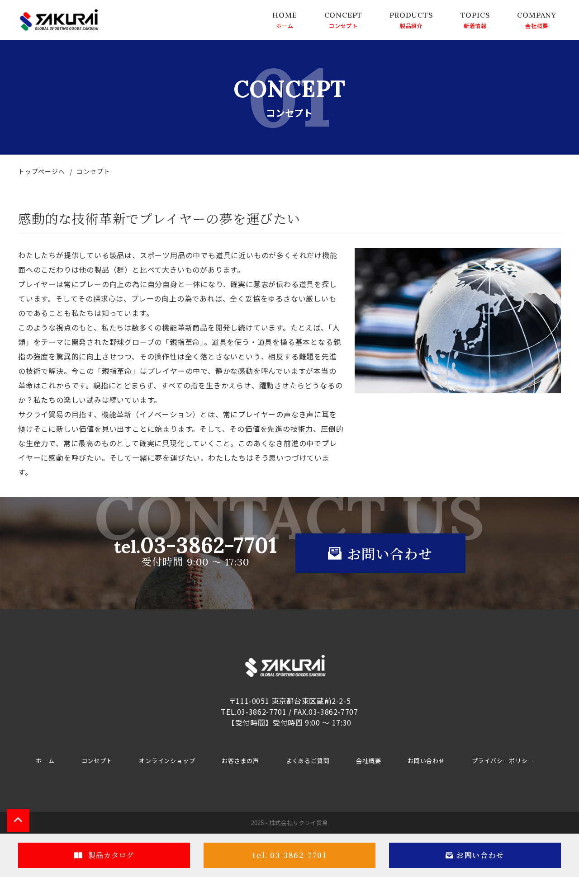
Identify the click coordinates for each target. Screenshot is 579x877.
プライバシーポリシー (503, 760)
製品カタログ (110, 855)
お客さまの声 (240, 760)
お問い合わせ (426, 760)
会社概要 (536, 25)
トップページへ (41, 171)
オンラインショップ (167, 760)
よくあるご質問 (308, 760)
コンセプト (343, 25)
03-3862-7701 (195, 549)
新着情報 (475, 25)
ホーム (284, 25)
